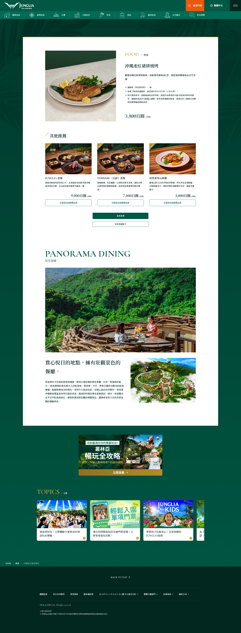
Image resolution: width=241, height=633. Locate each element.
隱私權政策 (88, 594)
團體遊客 (43, 594)
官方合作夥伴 (59, 594)
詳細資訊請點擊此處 (68, 202)
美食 (17, 563)
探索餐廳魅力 (120, 224)
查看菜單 (120, 215)
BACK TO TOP (119, 577)
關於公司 (183, 594)
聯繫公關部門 (150, 594)
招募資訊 (167, 594)
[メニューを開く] (235, 5)
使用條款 (74, 594)
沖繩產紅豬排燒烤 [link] (31, 563)
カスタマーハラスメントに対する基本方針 (117, 594)
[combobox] (216, 5)
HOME (8, 563)
